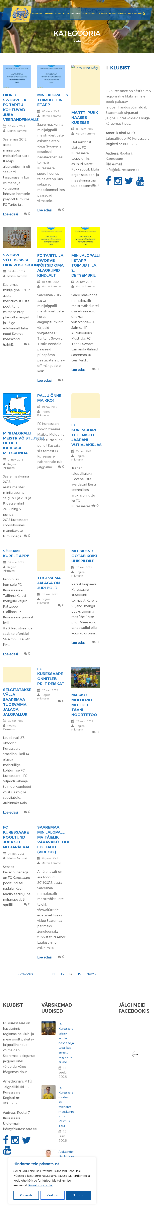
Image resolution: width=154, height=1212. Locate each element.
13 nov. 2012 (83, 451)
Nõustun (78, 1195)
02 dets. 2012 (16, 271)
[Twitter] (130, 183)
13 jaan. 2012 (50, 858)
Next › (91, 974)
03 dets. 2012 (84, 128)
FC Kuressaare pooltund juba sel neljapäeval (16, 837)
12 (53, 974)
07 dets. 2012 (50, 111)
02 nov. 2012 (16, 562)
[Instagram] (118, 183)
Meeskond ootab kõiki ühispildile (84, 556)
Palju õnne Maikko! (49, 398)
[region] (52, 1180)
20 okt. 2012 (50, 690)
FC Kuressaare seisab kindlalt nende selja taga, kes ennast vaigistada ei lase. (66, 1043)
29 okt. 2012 (50, 594)
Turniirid (101, 13)
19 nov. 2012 (49, 406)
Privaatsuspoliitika (40, 1185)
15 (79, 974)
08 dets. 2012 (16, 126)
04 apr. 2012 (16, 853)
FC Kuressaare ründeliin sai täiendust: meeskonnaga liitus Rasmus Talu (68, 1107)
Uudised (75, 13)
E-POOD (122, 13)
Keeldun (52, 1195)
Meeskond (37, 13)
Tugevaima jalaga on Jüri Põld (49, 583)
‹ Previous (25, 974)
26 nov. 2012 (84, 281)
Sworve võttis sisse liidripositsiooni (21, 260)
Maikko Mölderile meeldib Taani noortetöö (84, 705)
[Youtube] (140, 183)
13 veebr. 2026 (63, 1072)
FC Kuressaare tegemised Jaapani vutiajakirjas (86, 435)
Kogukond (88, 13)
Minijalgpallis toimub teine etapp (52, 100)
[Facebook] (109, 183)
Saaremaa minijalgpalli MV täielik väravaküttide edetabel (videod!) (53, 839)
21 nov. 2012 (15, 459)
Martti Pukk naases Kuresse (84, 117)
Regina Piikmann (9, 568)
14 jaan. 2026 (63, 1136)
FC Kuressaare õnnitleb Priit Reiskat (50, 676)
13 (62, 974)
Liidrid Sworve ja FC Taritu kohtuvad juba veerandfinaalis (21, 107)
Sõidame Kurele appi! (16, 553)
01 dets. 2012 (50, 281)
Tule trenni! (135, 13)
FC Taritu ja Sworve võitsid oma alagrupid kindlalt (50, 265)
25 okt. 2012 (84, 567)
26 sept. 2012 (84, 721)
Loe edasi (10, 214)
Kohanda (26, 1195)
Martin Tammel (17, 130)
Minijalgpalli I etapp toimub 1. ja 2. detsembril (85, 265)
